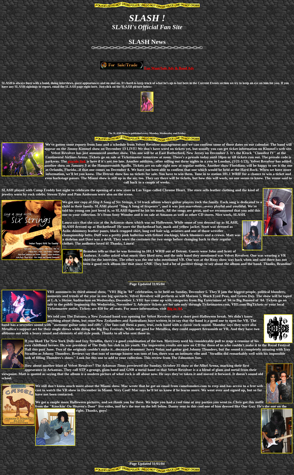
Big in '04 (174, 309)
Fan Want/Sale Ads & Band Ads (169, 68)
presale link (77, 161)
